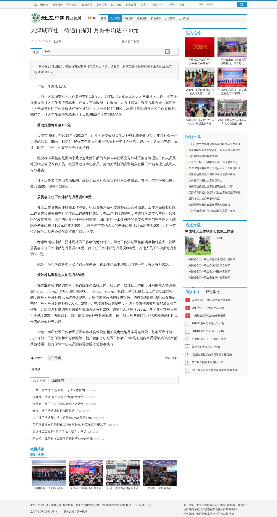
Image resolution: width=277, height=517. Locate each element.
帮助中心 (157, 4)
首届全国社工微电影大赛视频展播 (211, 300)
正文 (36, 52)
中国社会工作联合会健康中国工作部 (209, 277)
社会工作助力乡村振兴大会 (122, 488)
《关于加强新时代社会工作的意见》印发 (211, 210)
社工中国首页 (40, 4)
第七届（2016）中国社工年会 (209, 338)
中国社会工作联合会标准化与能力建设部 (211, 259)
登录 (171, 4)
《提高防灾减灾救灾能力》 (204, 156)
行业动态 (115, 18)
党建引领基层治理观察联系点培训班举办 (211, 174)
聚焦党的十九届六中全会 (206, 346)
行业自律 (128, 18)
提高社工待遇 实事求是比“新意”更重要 (58, 397)
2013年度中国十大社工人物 (208, 331)
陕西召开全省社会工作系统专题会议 (209, 204)
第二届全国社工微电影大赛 (207, 362)
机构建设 (142, 18)
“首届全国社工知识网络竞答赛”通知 (212, 354)
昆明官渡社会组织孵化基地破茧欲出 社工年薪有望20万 (69, 424)
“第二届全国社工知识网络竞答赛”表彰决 (215, 370)
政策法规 (87, 4)
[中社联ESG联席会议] (159, 473)
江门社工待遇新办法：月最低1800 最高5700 (62, 417)
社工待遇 (54, 358)
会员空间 (170, 18)
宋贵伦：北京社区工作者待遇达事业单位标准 (62, 438)
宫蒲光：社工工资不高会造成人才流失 (58, 404)
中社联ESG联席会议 (160, 488)
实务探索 (102, 4)
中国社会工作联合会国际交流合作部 (209, 265)
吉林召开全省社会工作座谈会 (205, 180)
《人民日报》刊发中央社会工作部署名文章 (213, 162)
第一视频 (82, 511)
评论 (48, 52)
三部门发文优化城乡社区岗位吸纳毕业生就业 (214, 144)
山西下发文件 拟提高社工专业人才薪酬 (58, 390)
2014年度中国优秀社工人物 (208, 323)
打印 (130, 41)
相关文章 (39, 381)
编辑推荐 (58, 380)
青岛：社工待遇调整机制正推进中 (55, 411)
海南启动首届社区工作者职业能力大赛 (210, 186)
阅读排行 (193, 292)
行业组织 (156, 18)
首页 (103, 18)
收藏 (136, 41)
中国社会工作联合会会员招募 (208, 315)
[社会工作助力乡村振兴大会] (122, 473)
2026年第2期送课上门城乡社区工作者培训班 (214, 168)
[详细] (219, 237)
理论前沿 (72, 4)
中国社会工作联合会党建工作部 (209, 231)
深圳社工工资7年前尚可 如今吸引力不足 (59, 431)
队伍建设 (116, 4)
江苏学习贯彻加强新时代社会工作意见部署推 (214, 192)
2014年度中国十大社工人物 (208, 307)
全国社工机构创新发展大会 (85, 488)
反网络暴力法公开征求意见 (204, 198)
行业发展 (131, 4)
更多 (143, 4)
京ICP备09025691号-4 (43, 511)
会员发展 (184, 18)
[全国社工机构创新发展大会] (85, 473)
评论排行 (213, 292)
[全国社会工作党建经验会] (48, 473)
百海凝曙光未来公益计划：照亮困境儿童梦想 (214, 150)
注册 (181, 4)
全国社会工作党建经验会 (49, 488)
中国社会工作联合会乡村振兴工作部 (209, 271)
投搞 (124, 41)
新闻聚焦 (57, 4)
